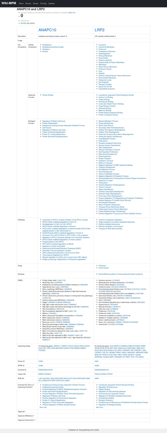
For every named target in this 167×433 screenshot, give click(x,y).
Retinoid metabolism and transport (111, 226)
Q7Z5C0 (103, 374)
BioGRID (24, 23)
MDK (146, 352)
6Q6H (88, 378)
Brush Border (103, 58)
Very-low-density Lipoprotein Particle (111, 393)
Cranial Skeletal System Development (112, 211)
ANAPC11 (57, 346)
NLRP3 (66, 348)
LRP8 (53, 348)
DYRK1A (111, 350)
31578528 (119, 324)
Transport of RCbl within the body (110, 228)
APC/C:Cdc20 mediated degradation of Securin (59, 226)
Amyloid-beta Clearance (107, 202)
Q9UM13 (48, 374)
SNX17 (111, 357)
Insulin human (104, 268)
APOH (107, 348)
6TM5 (45, 380)
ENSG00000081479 (102, 370)
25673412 (60, 309)
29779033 (127, 289)
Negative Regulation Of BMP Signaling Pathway (116, 165)
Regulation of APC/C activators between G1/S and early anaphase (65, 237)
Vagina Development (106, 189)
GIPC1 (119, 350)
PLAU (111, 355)
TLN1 (132, 357)
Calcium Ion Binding (106, 97)
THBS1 (127, 357)
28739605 (123, 317)
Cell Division (46, 127)
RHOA (125, 355)
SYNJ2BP (118, 357)
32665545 (67, 289)
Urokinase (102, 265)
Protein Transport (105, 158)
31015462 (102, 291)
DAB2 (138, 348)
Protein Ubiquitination (49, 123)
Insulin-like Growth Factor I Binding (111, 104)
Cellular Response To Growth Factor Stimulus (115, 200)
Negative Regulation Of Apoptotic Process (114, 176)
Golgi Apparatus (104, 53)
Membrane (102, 64)
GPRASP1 (126, 350)
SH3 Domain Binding (106, 101)
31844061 (52, 313)
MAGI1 (124, 352)
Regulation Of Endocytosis (108, 387)
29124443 (120, 284)
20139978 (112, 324)
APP (111, 348)
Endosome (102, 49)
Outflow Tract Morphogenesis (109, 132)
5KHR (61, 378)
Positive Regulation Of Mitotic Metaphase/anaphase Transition (64, 389)
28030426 (83, 284)
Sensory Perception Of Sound (109, 149)
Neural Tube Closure (106, 125)
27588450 (127, 295)
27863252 (78, 315)
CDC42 (120, 348)
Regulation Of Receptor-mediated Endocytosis (115, 396)
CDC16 (70, 346)
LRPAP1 (119, 352)
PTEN (72, 348)
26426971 (71, 335)
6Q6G (83, 378)
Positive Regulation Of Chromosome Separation (59, 398)
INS (132, 350)
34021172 (61, 280)
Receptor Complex (105, 84)
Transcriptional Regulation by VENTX (55, 255)
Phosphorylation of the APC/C (53, 242)
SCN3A (138, 355)
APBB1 (143, 346)
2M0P (97, 378)
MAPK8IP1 (131, 352)
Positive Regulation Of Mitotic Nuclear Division (59, 404)
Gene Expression (105, 156)
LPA (103, 352)
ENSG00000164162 (45, 370)
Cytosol (45, 51)
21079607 (115, 280)
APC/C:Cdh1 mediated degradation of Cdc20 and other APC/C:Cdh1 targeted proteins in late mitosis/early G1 (66, 229)
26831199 (128, 298)
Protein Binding (47, 95)
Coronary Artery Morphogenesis (110, 193)
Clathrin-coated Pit (105, 60)
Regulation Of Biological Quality (110, 404)
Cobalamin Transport (106, 160)
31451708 (135, 289)
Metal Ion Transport (105, 163)
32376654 (58, 282)
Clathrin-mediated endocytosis (109, 224)
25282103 (66, 302)
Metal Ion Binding (105, 110)
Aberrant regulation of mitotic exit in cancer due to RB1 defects (64, 257)
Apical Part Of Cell (105, 86)
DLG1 (143, 348)
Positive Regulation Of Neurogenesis (112, 185)
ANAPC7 (64, 346)
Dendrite (102, 73)
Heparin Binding (104, 389)
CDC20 (76, 346)
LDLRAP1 (98, 352)
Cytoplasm (46, 49)
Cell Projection (104, 82)
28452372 (136, 298)
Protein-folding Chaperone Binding (111, 112)
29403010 (122, 287)
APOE (102, 348)
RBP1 (120, 355)
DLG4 (105, 350)
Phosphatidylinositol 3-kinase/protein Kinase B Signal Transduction (122, 178)
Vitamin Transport (105, 187)
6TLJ (40, 380)
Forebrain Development (107, 167)
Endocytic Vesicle (105, 69)
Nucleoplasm (47, 45)
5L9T (70, 378)
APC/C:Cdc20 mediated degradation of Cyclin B (59, 222)
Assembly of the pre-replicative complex (56, 250)
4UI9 (44, 378)
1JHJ (40, 378)
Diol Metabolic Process (107, 169)
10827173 (71, 12)
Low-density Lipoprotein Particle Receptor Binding (116, 385)
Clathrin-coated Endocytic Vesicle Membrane (114, 75)
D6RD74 (41, 374)
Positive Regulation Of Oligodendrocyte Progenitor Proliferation (121, 198)
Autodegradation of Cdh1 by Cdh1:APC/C (57, 224)
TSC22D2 (42, 350)
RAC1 (115, 355)
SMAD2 (77, 348)
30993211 (119, 322)
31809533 (114, 309)
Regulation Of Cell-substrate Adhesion (112, 391)
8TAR (58, 380)
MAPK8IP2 (60, 348)
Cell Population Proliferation (108, 152)
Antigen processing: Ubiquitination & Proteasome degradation (64, 259)
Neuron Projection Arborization (109, 204)
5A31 (48, 378)
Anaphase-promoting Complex (53, 47)
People (35, 3)
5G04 (52, 378)
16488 (41, 365)
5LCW (79, 378)
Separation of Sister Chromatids (53, 246)
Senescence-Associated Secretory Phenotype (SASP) (61, 248)
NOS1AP (98, 355)
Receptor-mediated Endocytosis (110, 143)
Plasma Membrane (105, 56)
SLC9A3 (106, 357)
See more (43, 407)
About (21, 3)
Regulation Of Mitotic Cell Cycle (53, 121)
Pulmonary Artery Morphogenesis (110, 196)
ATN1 (115, 348)
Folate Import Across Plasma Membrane (113, 209)
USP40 (141, 357)
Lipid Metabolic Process (107, 138)
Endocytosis (103, 141)
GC (116, 350)
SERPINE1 (99, 357)
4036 (96, 361)
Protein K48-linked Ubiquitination (53, 132)
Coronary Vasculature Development (111, 191)
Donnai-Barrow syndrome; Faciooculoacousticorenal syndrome (121, 274)
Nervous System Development (109, 145)
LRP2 (100, 29)
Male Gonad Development (108, 154)
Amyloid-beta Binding (106, 398)
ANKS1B (131, 346)
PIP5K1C (105, 355)
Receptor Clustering (106, 400)
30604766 (109, 291)
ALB (111, 346)
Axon (100, 71)
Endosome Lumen (105, 80)
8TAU (62, 380)
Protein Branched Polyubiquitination (55, 136)
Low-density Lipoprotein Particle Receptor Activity (116, 95)
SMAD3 (83, 348)
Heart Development (105, 147)
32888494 (72, 304)
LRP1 (44, 348)
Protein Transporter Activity (108, 115)
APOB (97, 348)
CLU (125, 348)
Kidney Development (106, 123)
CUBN (129, 348)
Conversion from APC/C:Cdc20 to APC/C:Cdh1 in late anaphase (65, 235)
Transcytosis (103, 182)
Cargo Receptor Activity (107, 106)
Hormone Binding (105, 108)
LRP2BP (112, 352)
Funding (43, 3)
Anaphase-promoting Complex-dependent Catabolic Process (63, 125)
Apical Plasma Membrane (108, 67)
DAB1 (134, 348)
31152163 (142, 289)
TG (123, 357)
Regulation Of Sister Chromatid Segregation (57, 402)
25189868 (129, 282)
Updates (52, 3)
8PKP (53, 380)
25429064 (51, 302)
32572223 (140, 302)
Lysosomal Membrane (106, 47)
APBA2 (137, 346)
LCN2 (144, 350)
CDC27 (87, 346)
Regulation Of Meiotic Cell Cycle (53, 130)
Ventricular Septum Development (110, 136)
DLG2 (97, 350)
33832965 (107, 300)
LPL (107, 352)
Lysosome (102, 45)
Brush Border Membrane (107, 78)
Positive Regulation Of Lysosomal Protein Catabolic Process (120, 213)
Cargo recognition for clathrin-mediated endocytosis (117, 222)
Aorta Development (105, 171)
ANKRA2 (124, 346)
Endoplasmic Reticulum (107, 51)
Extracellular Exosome (107, 89)
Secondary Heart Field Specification (111, 127)
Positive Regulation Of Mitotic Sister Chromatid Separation (63, 393)
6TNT (49, 380)
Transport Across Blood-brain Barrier (111, 207)
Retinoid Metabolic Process (108, 121)
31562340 (59, 302)
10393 (41, 361)
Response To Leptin (106, 180)
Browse (28, 3)
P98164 (97, 374)
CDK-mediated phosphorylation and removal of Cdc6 (60, 253)
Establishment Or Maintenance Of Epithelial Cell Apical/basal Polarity (123, 402)
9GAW (67, 380)
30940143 (55, 293)
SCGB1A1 (131, 355)
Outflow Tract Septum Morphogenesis (112, 130)
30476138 (111, 311)
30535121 (116, 306)
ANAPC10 (47, 29)
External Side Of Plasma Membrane (111, 62)
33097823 (64, 287)
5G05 (57, 378)
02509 (97, 365)
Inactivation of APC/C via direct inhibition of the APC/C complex (65, 220)
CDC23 (81, 346)
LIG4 (40, 348)
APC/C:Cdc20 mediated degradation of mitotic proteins (61, 239)
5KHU (66, 378)
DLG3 (101, 350)
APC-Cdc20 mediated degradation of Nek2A (57, 244)
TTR (136, 357)
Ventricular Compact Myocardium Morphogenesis (116, 134)
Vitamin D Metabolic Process (109, 174)
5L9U (74, 378)
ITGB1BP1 (138, 350)
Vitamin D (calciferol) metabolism (110, 220)
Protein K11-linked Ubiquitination (53, 134)
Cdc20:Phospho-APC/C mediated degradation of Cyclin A (62, 233)
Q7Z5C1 (110, 374)
